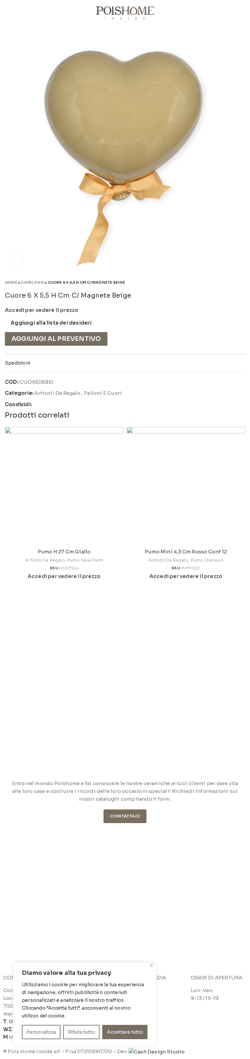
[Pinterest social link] (52, 404)
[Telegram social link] (68, 404)
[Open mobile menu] (7, 12)
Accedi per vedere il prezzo (41, 310)
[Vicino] (151, 965)
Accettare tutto (125, 1032)
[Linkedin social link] (60, 404)
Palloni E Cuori (103, 393)
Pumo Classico (206, 560)
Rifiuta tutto (81, 1032)
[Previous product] (229, 282)
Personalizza (41, 1032)
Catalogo (32, 282)
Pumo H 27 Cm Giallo (64, 552)
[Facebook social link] (37, 404)
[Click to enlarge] (16, 259)
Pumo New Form (85, 560)
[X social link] (45, 404)
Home (11, 282)
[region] (84, 1004)
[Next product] (242, 282)
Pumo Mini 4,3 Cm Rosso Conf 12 (186, 552)
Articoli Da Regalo (57, 393)
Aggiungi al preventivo (56, 339)
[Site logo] (125, 12)
